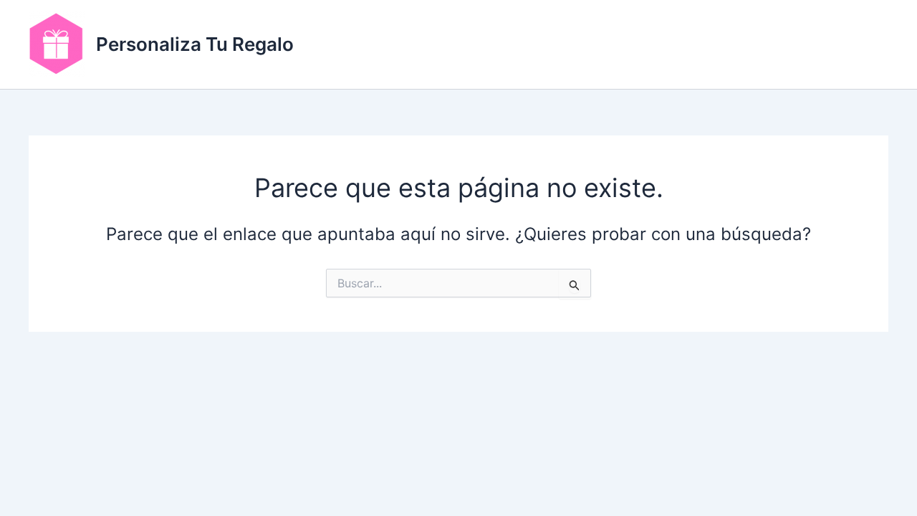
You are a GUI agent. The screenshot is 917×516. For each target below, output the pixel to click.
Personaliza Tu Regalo (195, 44)
